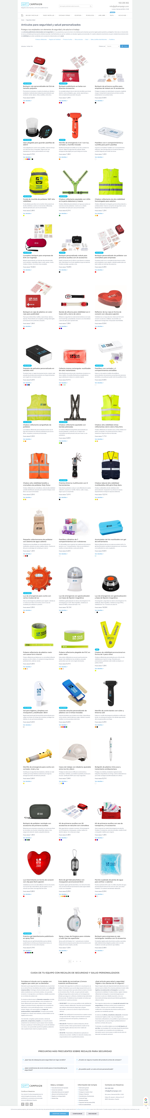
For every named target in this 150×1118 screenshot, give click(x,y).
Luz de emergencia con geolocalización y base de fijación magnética (110, 597)
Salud (86, 39)
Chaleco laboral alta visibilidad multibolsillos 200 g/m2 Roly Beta (108, 484)
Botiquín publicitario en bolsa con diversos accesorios (72, 87)
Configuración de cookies (83, 1109)
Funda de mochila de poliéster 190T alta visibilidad (39, 200)
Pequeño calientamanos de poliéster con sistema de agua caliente (37, 540)
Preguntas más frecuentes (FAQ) (87, 1102)
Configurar (77, 1113)
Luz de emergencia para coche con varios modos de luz (37, 597)
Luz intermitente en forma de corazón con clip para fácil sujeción (38, 881)
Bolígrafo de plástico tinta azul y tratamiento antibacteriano (108, 768)
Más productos (79, 39)
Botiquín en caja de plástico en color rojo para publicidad (37, 313)
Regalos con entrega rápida (58, 1096)
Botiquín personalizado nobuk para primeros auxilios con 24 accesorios (73, 257)
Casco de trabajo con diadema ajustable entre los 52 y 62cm (75, 768)
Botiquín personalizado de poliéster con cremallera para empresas (111, 257)
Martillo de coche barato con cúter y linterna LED (109, 712)
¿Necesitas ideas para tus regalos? (60, 1092)
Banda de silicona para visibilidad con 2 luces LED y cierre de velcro (74, 313)
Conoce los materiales (57, 1090)
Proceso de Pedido (83, 1090)
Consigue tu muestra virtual (85, 1092)
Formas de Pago (83, 1098)
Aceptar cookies (59, 1113)
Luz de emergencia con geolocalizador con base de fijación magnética (74, 597)
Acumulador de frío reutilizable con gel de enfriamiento (110, 540)
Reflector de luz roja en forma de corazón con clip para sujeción (108, 313)
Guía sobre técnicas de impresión (60, 1087)
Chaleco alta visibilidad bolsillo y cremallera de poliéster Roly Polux (36, 484)
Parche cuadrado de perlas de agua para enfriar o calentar (109, 881)
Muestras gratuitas (83, 1100)
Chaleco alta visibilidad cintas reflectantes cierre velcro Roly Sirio (109, 426)
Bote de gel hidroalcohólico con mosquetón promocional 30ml (71, 881)
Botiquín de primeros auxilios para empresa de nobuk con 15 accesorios (109, 87)
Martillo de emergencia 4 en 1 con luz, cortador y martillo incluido (74, 144)
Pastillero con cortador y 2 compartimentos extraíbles (106, 369)
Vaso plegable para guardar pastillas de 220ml (38, 144)
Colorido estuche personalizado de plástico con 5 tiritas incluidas (73, 712)
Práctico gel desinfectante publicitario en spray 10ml (38, 937)
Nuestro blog (55, 1098)
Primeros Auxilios (67, 39)
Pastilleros (112, 39)
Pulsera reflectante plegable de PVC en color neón (74, 653)
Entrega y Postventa (84, 1094)
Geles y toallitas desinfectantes (99, 39)
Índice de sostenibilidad (85, 1104)
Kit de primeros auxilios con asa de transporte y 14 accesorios (109, 824)
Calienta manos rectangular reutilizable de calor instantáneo (75, 369)
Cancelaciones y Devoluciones (86, 1096)
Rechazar (92, 1113)
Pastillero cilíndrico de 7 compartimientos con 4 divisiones (72, 540)
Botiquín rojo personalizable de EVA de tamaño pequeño (38, 87)
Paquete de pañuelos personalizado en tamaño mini (38, 369)
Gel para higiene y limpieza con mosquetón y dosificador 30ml (35, 712)
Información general (84, 1087)
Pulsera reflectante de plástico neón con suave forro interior (37, 653)
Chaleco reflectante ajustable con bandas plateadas (72, 426)
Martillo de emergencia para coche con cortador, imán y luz (38, 768)
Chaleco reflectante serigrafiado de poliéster (37, 426)
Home (22, 20)
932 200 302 (124, 3)
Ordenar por (102, 46)
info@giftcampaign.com (119, 6)
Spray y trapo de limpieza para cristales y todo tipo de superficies (74, 937)
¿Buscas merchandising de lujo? (60, 1094)
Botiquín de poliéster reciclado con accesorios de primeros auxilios (37, 824)
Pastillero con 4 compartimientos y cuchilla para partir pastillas (109, 144)
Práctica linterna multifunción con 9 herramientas (73, 484)
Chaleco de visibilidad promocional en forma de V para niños (110, 653)
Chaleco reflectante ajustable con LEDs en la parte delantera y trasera (74, 200)
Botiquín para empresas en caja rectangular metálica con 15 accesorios (110, 937)
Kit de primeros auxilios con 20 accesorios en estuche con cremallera (74, 824)
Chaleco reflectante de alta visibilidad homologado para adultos (110, 200)
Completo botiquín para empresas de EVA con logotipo (38, 257)
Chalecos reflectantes (41, 39)
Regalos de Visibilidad (55, 39)
